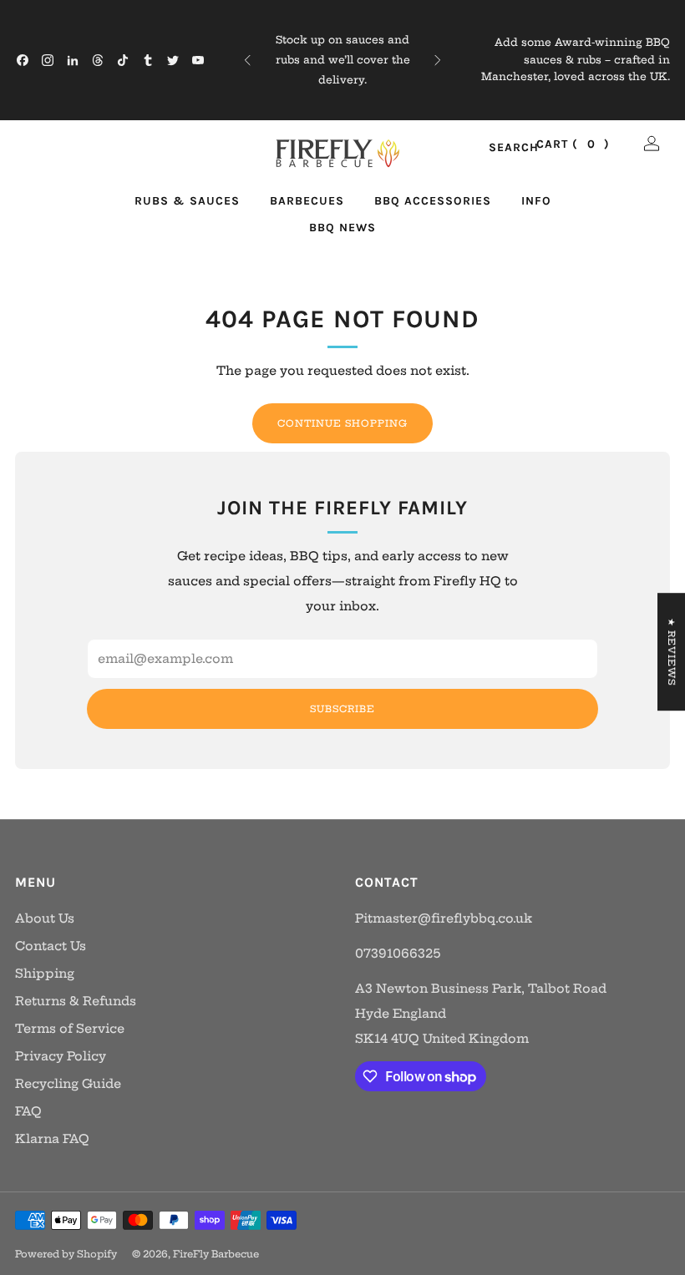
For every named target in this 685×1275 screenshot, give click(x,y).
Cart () (573, 144)
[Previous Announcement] (247, 60)
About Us (44, 918)
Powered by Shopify (66, 1254)
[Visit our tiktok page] (122, 60)
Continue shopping (342, 423)
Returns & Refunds (75, 1001)
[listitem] (342, 60)
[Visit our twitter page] (172, 60)
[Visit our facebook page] (22, 60)
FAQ (28, 1111)
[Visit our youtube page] (198, 60)
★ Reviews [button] (671, 652)
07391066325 (397, 953)
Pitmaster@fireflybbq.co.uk (443, 918)
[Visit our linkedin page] (72, 60)
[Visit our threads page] (97, 60)
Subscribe (342, 709)
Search (496, 148)
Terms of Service (69, 1028)
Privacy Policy (60, 1056)
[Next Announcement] (438, 60)
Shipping (44, 973)
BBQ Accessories (432, 201)
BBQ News (342, 227)
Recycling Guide (68, 1083)
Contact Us (50, 946)
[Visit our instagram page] (47, 60)
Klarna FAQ (52, 1138)
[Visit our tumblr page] (147, 60)
